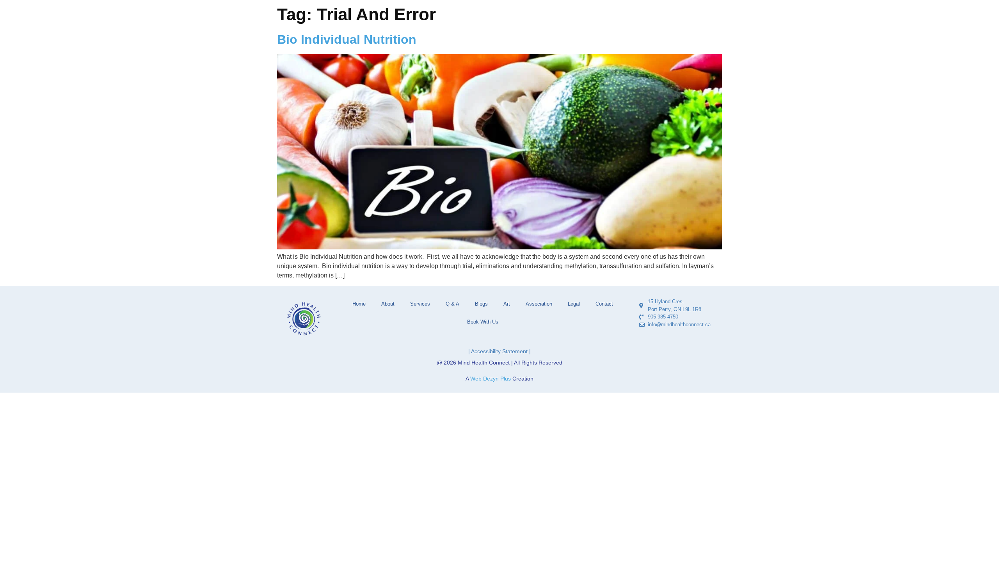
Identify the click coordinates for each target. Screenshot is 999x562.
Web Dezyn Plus (490, 378)
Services (420, 304)
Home (359, 304)
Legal (574, 304)
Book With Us (482, 322)
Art (506, 304)
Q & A (452, 304)
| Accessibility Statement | (499, 351)
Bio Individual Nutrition (346, 39)
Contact (604, 304)
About (388, 304)
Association (539, 304)
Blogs (481, 304)
